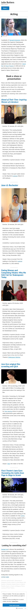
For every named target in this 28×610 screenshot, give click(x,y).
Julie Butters (7, 2)
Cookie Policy (15, 601)
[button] (1, 36)
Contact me (4, 549)
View (8, 464)
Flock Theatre (10, 66)
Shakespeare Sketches (14, 357)
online (22, 516)
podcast (15, 176)
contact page (5, 577)
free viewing (8, 411)
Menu (6, 8)
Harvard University (14, 40)
